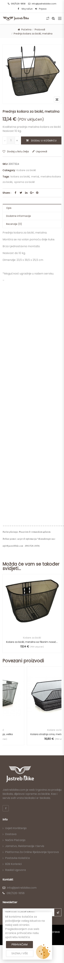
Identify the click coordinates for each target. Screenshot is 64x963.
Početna (26, 29)
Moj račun (27, 8)
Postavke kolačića (17, 858)
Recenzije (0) (14, 224)
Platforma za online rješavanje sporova (32, 852)
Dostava (10, 834)
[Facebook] (6, 808)
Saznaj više (19, 953)
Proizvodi (40, 29)
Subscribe (57, 912)
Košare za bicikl (26, 170)
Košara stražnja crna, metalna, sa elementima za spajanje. (33, 734)
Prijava (42, 8)
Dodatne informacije (18, 216)
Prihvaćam (19, 944)
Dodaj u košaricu (44, 140)
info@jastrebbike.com (44, 3)
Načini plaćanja (15, 840)
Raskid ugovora (15, 870)
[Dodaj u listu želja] (32, 609)
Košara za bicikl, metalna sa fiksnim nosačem (32, 642)
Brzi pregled (32, 624)
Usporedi (41, 151)
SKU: (5, 164)
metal (35, 176)
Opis (8, 208)
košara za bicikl (20, 176)
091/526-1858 (18, 3)
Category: (9, 170)
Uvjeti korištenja (15, 828)
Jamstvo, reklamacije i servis (24, 846)
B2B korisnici (13, 864)
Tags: (6, 176)
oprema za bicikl (24, 182)
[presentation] (5, 617)
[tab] (32, 208)
